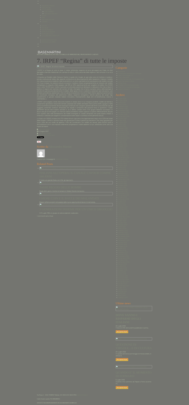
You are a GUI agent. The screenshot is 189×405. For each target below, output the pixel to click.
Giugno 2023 (122, 166)
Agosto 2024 (122, 140)
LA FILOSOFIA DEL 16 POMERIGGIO (131, 79)
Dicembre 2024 (123, 132)
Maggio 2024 (122, 146)
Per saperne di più (122, 331)
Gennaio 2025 (122, 130)
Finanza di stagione (48, 32)
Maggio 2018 (122, 270)
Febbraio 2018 (123, 276)
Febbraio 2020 (123, 230)
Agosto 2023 (122, 164)
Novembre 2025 (123, 112)
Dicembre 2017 (123, 280)
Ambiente (121, 71)
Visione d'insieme (124, 89)
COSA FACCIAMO (44, 23)
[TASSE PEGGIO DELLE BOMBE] (52, 183)
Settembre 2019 (123, 240)
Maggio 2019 (122, 246)
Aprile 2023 (122, 167)
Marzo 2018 (122, 274)
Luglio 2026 (122, 99)
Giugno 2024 (122, 144)
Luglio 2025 (122, 120)
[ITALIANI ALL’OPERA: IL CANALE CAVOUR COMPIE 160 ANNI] (62, 168)
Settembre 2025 (123, 116)
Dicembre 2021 (123, 193)
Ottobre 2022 (122, 177)
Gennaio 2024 (123, 154)
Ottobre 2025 (122, 114)
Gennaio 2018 (123, 278)
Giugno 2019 (122, 244)
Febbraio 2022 (123, 189)
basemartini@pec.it (82, 395)
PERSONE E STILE (45, 3)
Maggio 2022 (122, 185)
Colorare (44, 21)
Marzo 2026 (122, 104)
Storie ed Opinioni (44, 44)
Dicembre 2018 (123, 256)
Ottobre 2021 (122, 197)
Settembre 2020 (124, 217)
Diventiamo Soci (47, 34)
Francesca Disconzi (50, 13)
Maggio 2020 (122, 225)
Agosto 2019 (122, 242)
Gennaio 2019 (122, 254)
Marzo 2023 (122, 169)
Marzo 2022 (122, 187)
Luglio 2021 (122, 201)
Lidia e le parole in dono (126, 81)
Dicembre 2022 (123, 175)
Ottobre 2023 (122, 160)
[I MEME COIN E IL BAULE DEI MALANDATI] (56, 193)
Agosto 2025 (122, 118)
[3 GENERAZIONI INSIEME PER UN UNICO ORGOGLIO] (60, 205)
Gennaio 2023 (123, 173)
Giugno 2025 (122, 122)
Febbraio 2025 (123, 128)
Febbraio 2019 (123, 252)
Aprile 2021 (122, 203)
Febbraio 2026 (123, 106)
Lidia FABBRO (49, 12)
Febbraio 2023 (123, 171)
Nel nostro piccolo (48, 19)
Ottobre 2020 (123, 215)
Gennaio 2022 (123, 191)
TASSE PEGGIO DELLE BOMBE (60, 187)
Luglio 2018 (122, 266)
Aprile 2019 (122, 248)
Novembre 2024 (123, 134)
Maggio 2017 (122, 292)
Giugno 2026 (122, 101)
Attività (44, 26)
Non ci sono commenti (47, 135)
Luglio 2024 (122, 142)
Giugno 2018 (122, 268)
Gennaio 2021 (122, 209)
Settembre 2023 (123, 162)
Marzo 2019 (122, 250)
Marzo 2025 (122, 126)
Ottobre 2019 (122, 238)
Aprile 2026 (122, 102)
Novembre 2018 (123, 258)
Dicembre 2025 (123, 110)
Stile (43, 17)
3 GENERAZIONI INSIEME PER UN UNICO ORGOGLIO (75, 209)
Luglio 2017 (122, 288)
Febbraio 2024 (123, 152)
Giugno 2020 (122, 223)
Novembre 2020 (124, 213)
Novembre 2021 (123, 195)
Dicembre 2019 (123, 234)
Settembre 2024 (124, 138)
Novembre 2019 (123, 236)
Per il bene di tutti (44, 38)
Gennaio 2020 (123, 232)
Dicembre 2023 (123, 156)
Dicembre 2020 (123, 211)
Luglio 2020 (122, 221)
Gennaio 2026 (123, 108)
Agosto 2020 (122, 219)
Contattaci (42, 46)
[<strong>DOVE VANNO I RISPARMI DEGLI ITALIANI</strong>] (134, 308)
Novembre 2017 (123, 282)
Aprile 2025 (122, 124)
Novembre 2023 (123, 158)
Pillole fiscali (122, 83)
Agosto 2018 (122, 264)
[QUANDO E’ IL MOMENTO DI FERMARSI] (131, 367)
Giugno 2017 (122, 290)
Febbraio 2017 (123, 297)
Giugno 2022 (122, 183)
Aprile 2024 (122, 148)
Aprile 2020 (122, 227)
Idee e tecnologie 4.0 (125, 75)
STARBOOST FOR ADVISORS (128, 85)
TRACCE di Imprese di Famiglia (128, 87)
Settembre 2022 (123, 179)
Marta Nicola (46, 8)
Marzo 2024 (122, 150)
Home (41, 1)
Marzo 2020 (122, 229)
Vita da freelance (47, 30)
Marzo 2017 (122, 295)
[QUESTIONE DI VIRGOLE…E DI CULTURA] (131, 339)
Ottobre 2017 (122, 284)
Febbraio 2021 (123, 207)
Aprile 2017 (122, 294)
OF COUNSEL (46, 10)
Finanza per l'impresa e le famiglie (129, 73)
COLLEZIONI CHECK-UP (50, 36)
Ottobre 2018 (122, 260)
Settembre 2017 (123, 286)
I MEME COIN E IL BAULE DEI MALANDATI (69, 198)
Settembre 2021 (123, 199)
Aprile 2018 (122, 272)
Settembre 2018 (123, 262)
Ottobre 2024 (122, 136)
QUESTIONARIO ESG (49, 40)
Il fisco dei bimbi (43, 129)
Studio (44, 15)
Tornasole (45, 28)
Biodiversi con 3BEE (49, 42)
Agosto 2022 (122, 181)
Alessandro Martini (48, 6)
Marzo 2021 (122, 205)
